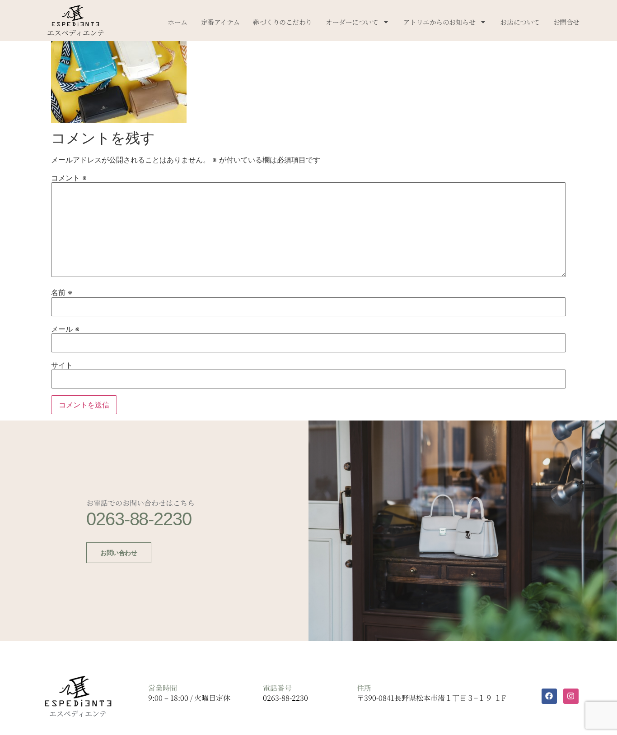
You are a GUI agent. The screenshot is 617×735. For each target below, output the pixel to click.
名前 (61, 292)
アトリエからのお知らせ (439, 22)
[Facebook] (549, 696)
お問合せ (566, 22)
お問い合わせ (118, 552)
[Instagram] (571, 696)
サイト (62, 365)
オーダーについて (352, 22)
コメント (69, 177)
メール (65, 329)
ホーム (177, 22)
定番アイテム (220, 22)
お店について (519, 22)
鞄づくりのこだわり (282, 22)
